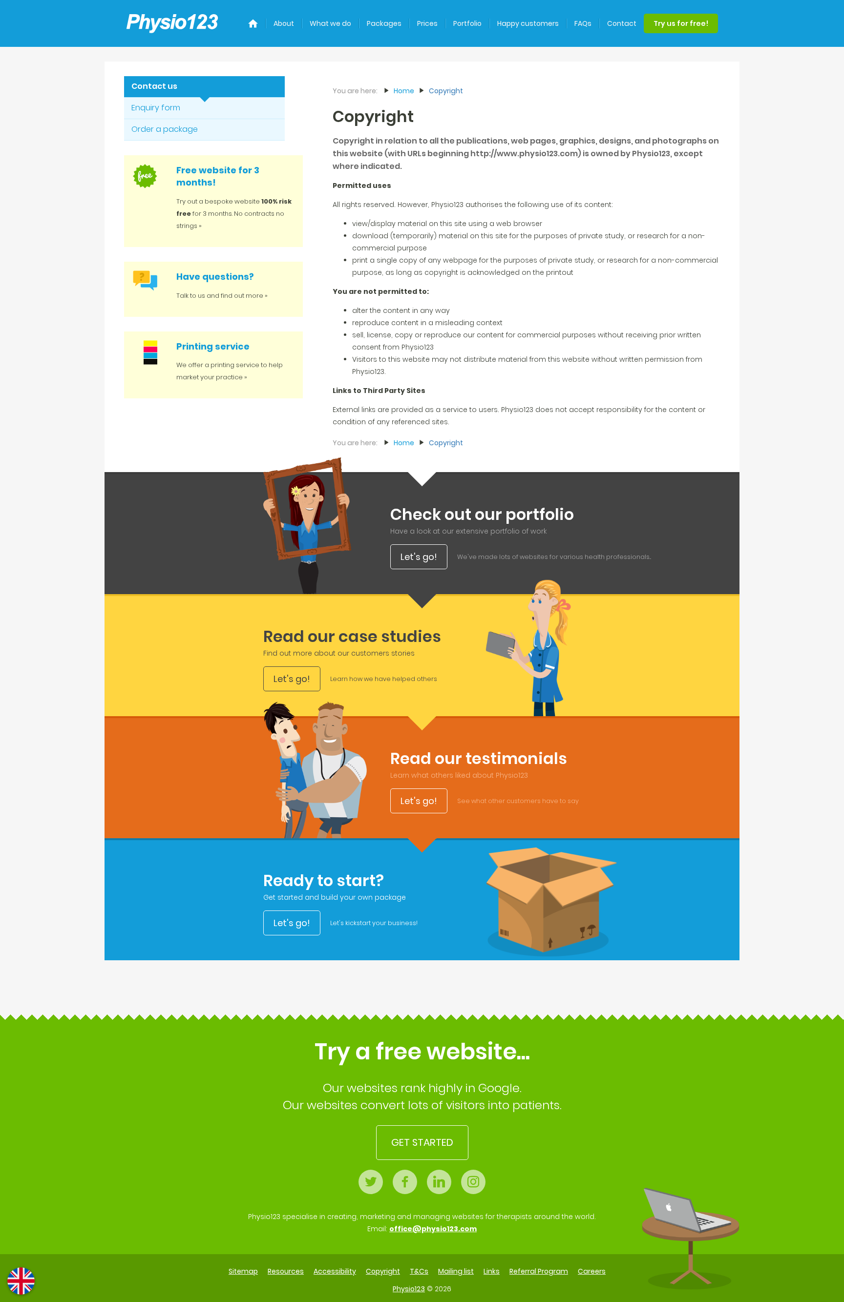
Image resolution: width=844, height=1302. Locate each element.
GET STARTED (422, 1142)
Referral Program (538, 1271)
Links (492, 1271)
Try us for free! (681, 23)
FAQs (582, 23)
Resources (286, 1271)
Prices (427, 23)
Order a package (164, 129)
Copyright (446, 91)
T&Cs (419, 1271)
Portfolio (467, 23)
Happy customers (528, 23)
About (284, 23)
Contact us (154, 86)
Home (404, 91)
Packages (384, 23)
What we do (330, 23)
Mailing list (456, 1271)
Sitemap (243, 1271)
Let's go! (419, 557)
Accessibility (335, 1271)
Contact (621, 23)
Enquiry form (155, 107)
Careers (592, 1271)
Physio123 (409, 1289)
